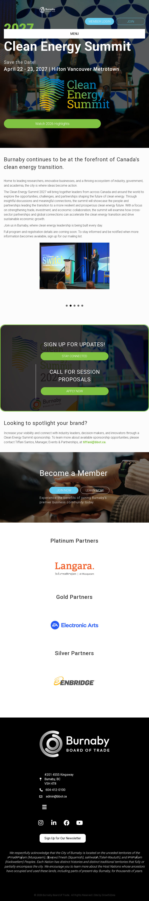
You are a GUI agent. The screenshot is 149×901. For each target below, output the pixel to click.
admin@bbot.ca (56, 796)
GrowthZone (108, 895)
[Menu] (44, 807)
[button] (99, 21)
